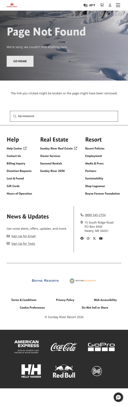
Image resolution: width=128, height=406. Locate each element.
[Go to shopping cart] (101, 5)
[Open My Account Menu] (110, 5)
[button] (118, 397)
